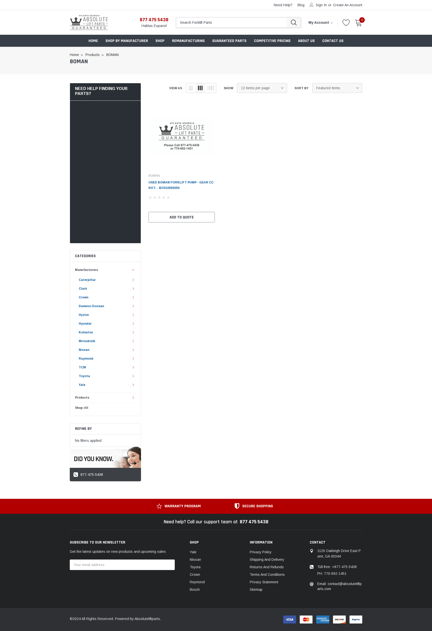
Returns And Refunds (267, 567)
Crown (83, 297)
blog (301, 5)
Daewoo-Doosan (91, 306)
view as (175, 88)
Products (82, 397)
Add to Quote (182, 217)
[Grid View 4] (210, 88)
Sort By (301, 88)
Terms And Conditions (267, 575)
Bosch (195, 590)
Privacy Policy (261, 552)
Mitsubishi (87, 341)
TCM (82, 367)
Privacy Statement (264, 582)
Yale (82, 385)
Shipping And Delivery (267, 560)
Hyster (84, 315)
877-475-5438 (91, 475)
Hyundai (85, 323)
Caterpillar (87, 280)
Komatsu (86, 332)
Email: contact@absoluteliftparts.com (339, 586)
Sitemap (256, 590)
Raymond (86, 358)
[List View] (191, 88)
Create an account (347, 5)
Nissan (84, 350)
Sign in (321, 5)
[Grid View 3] (200, 88)
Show (228, 88)
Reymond (197, 582)
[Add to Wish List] (212, 205)
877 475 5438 (154, 19)
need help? (283, 5)
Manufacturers (86, 270)
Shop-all (81, 408)
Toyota (84, 376)
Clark (83, 288)
